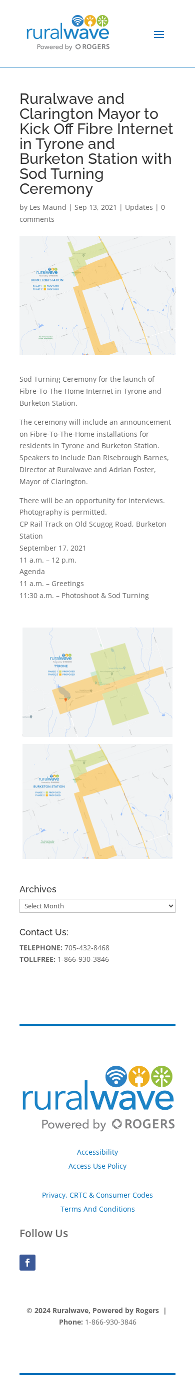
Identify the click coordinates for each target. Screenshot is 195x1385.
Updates (139, 207)
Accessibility (97, 1152)
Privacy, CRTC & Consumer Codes (97, 1195)
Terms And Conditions (97, 1209)
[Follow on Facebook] (28, 1263)
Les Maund (48, 207)
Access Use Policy (97, 1166)
